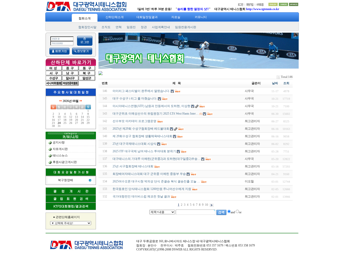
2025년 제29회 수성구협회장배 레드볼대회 (141, 128)
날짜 (275, 83)
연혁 (119, 27)
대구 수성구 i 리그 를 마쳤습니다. (135, 98)
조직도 (106, 27)
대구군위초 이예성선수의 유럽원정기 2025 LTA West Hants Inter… (156, 113)
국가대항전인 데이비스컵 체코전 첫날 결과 (141, 196)
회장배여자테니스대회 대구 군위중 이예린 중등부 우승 (149, 174)
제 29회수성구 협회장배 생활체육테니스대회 (142, 136)
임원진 (131, 27)
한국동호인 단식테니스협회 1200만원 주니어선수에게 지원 (152, 189)
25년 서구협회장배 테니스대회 (133, 166)
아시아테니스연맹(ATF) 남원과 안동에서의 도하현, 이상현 (151, 106)
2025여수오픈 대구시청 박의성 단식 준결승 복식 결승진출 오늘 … (156, 181)
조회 (286, 83)
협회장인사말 (87, 27)
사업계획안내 (161, 27)
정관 (144, 27)
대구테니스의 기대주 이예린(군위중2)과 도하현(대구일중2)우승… (156, 159)
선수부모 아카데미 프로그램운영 (134, 121)
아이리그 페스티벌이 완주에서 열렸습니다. (141, 91)
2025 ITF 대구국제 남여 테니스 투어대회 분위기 (144, 151)
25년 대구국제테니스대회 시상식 (134, 143)
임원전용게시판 (185, 27)
